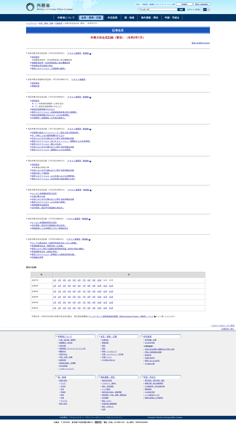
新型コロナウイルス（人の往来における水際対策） (54, 176)
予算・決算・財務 (65, 357)
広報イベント (107, 357)
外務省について (65, 336)
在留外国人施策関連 (109, 404)
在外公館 (62, 346)
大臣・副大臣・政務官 (67, 340)
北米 (62, 389)
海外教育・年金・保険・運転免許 (114, 395)
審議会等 (62, 351)
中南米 (63, 392)
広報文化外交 (150, 358)
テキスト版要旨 (74, 53)
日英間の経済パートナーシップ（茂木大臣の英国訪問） (56, 133)
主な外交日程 (150, 343)
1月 (54, 280)
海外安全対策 (107, 380)
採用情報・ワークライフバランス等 (72, 349)
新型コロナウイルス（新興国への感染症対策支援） (54, 254)
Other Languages (201, 4)
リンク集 (171, 4)
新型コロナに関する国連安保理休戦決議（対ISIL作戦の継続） (58, 249)
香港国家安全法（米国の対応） (45, 251)
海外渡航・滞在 (108, 377)
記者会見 (58, 23)
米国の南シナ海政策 (40, 173)
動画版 (86, 53)
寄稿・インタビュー (109, 351)
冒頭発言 (35, 57)
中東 (62, 398)
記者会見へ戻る (228, 329)
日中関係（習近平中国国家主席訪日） (48, 208)
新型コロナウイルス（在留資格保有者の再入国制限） (55, 112)
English (184, 4)
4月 (69, 280)
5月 (74, 280)
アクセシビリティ (76, 417)
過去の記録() (201, 43)
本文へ (138, 4)
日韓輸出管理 (37, 257)
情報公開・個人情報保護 (154, 383)
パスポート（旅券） (109, 383)
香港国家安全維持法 (40, 205)
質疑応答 (35, 86)
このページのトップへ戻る (223, 325)
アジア (63, 383)
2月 (59, 280)
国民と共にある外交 (152, 361)
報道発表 (105, 343)
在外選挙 (105, 398)
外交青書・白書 (150, 340)
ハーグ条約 (106, 389)
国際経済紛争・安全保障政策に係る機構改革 (51, 63)
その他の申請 (150, 392)
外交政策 (147, 336)
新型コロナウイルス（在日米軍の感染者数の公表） (54, 179)
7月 (84, 280)
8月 (89, 280)
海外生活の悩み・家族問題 (112, 392)
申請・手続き (149, 377)
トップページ (31, 23)
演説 (103, 349)
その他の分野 (150, 364)
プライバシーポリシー (94, 417)
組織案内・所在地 (65, 343)
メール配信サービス (152, 395)
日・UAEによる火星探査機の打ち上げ (48, 135)
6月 (79, 280)
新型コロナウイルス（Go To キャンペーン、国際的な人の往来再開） (61, 141)
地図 (99, 422)
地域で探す (63, 380)
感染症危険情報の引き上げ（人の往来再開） (51, 115)
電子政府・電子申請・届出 (155, 380)
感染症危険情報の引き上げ (43, 109)
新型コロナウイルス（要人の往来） (47, 144)
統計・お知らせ (107, 406)
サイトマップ (161, 4)
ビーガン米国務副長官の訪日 (44, 193)
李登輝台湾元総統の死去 (42, 66)
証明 (103, 409)
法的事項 (63, 417)
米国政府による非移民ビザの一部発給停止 (50, 228)
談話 (103, 346)
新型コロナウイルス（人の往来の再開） (49, 202)
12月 (111, 286)
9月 (93, 280)
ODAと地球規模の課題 (153, 352)
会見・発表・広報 (46, 23)
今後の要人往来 (38, 196)
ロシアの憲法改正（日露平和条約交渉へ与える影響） (55, 243)
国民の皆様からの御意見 (154, 398)
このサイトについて (66, 369)
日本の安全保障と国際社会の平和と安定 (159, 349)
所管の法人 (63, 354)
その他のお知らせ (108, 360)
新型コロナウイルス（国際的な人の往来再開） (52, 150)
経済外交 (148, 355)
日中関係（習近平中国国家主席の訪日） (49, 225)
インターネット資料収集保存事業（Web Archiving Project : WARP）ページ (121, 316)
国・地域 (62, 377)
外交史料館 (63, 366)
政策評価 (62, 360)
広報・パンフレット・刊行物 (112, 354)
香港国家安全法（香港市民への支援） (48, 246)
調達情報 (148, 389)
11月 (105, 286)
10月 (99, 280)
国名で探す (63, 404)
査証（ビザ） (107, 401)
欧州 (62, 395)
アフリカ (64, 401)
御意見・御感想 (148, 4)
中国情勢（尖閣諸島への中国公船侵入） (49, 118)
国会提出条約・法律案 (67, 363)
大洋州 (63, 386)
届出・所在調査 (107, 386)
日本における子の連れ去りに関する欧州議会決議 (53, 138)
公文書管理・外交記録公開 (155, 386)
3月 (64, 280)
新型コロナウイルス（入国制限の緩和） (49, 68)
